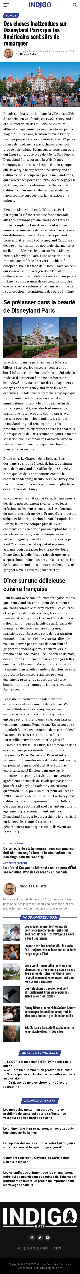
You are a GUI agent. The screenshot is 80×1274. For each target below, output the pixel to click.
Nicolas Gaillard (29, 54)
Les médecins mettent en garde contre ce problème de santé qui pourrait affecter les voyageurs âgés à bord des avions (34, 1114)
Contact (58, 1248)
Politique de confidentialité (32, 1248)
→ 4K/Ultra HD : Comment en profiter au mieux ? (37, 1070)
